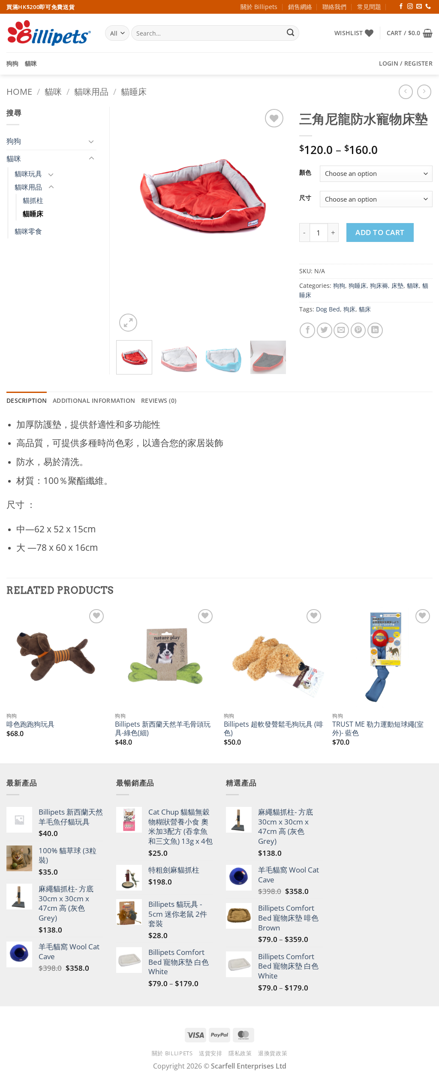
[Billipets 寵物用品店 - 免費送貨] (49, 33)
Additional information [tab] (94, 400)
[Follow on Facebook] (401, 6)
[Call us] (428, 6)
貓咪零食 (28, 231)
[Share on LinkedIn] (375, 330)
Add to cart (380, 232)
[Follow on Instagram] (410, 6)
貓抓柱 (33, 200)
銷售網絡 (300, 7)
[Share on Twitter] (324, 330)
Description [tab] (26, 400)
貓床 (365, 309)
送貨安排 (211, 1053)
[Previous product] (424, 92)
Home (19, 91)
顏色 (305, 172)
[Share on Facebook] (307, 330)
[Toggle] (91, 141)
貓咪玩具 (28, 173)
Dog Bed (328, 309)
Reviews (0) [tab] (158, 400)
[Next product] (406, 92)
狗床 (349, 309)
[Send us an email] (419, 6)
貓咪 (31, 63)
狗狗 (12, 63)
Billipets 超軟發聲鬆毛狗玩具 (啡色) (273, 728)
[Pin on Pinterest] (358, 330)
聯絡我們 (334, 7)
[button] (410, 33)
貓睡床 (134, 91)
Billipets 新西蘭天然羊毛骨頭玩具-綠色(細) (162, 728)
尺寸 (305, 198)
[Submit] (290, 33)
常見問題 (369, 7)
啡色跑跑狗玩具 (30, 724)
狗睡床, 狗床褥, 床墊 (376, 285)
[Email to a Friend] (341, 330)
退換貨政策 (272, 1053)
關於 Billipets (259, 7)
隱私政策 (240, 1053)
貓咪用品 (91, 91)
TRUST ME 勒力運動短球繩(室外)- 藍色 (378, 728)
